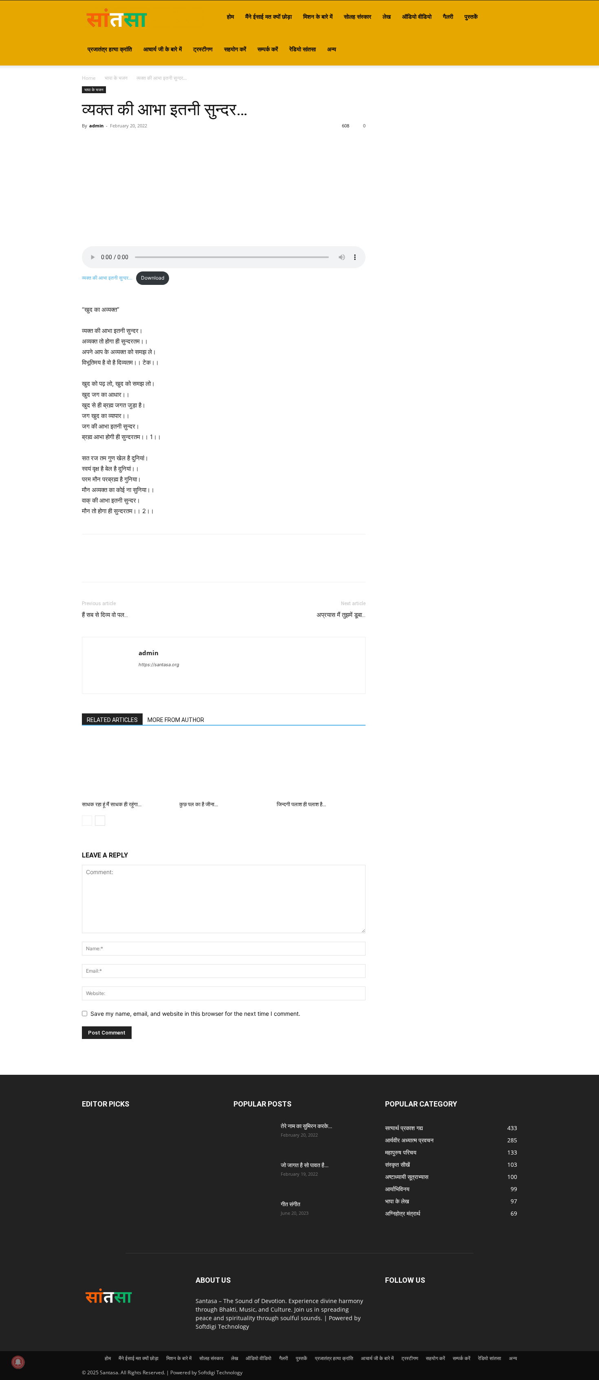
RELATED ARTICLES (112, 720)
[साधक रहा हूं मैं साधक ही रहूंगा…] (126, 767)
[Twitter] (109, 144)
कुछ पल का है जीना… (198, 804)
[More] (165, 144)
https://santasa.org (159, 664)
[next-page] (100, 821)
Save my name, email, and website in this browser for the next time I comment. (195, 1013)
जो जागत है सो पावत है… (304, 1165)
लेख (387, 16)
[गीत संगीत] (253, 1214)
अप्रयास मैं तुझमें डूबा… (341, 615)
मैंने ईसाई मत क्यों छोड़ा (268, 16)
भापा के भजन (116, 77)
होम (230, 16)
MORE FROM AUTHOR (176, 720)
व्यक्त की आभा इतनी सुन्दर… (107, 278)
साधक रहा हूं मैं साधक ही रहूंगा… (111, 804)
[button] (507, 17)
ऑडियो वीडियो (417, 16)
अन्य (331, 49)
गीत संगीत (290, 1204)
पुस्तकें (471, 16)
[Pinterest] (127, 144)
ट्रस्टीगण (203, 49)
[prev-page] (87, 821)
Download (152, 278)
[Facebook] (90, 144)
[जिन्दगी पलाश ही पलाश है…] (321, 767)
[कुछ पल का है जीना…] (223, 767)
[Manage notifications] (17, 1362)
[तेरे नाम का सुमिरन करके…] (253, 1136)
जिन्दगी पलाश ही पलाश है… (301, 804)
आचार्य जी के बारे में (162, 49)
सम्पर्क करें (268, 49)
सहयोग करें (235, 49)
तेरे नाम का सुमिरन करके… (306, 1126)
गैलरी (448, 16)
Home (89, 77)
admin (96, 125)
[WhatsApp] (146, 144)
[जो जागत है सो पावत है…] (253, 1175)
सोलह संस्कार (357, 16)
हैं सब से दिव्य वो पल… (105, 615)
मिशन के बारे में (318, 16)
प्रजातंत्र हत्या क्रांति (110, 49)
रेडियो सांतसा (302, 49)
